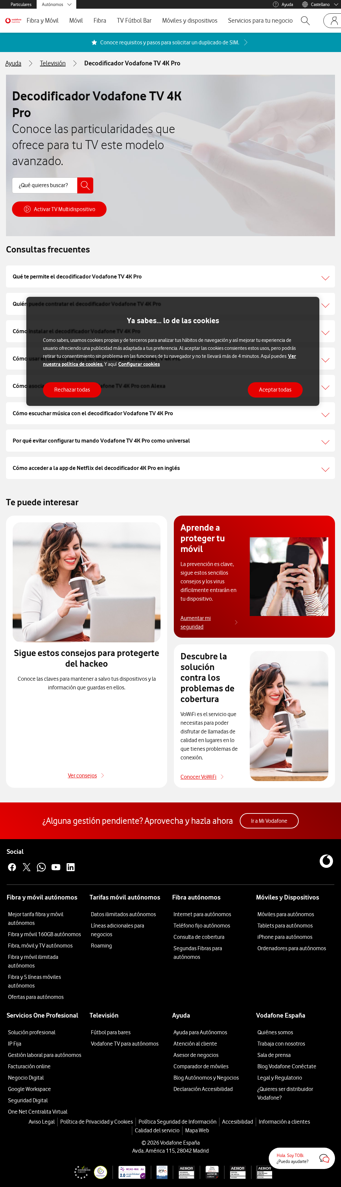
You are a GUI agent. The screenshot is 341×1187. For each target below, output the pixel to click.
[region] (172, 351)
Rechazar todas (72, 389)
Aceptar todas (275, 389)
